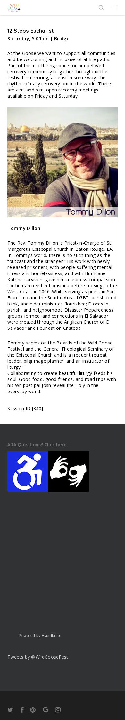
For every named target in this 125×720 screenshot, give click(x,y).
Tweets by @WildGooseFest (37, 657)
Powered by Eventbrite (39, 635)
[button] (114, 7)
